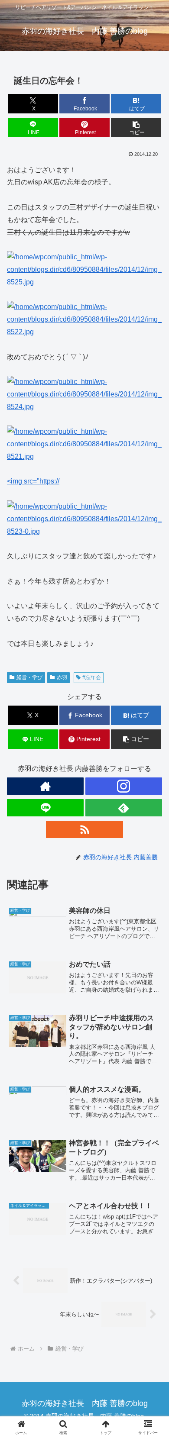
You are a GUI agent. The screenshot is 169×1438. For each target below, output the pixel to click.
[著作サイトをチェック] (45, 786)
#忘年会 (91, 677)
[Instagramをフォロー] (123, 786)
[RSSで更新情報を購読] (84, 829)
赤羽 (62, 677)
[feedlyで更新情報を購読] (123, 807)
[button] (136, 127)
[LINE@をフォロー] (45, 807)
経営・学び (29, 677)
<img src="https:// (33, 481)
